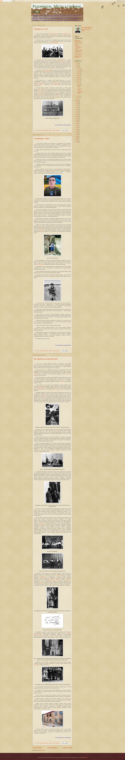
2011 (77, 121)
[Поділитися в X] (64, 130)
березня (79, 84)
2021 (77, 103)
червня (78, 79)
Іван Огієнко (56, 95)
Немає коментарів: (56, 130)
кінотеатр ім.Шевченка (40, 387)
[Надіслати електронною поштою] (62, 130)
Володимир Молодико (87, 27)
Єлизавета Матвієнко (53, 33)
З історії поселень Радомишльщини (78, 51)
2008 (77, 127)
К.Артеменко (68, 579)
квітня (78, 82)
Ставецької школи (66, 33)
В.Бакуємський (42, 524)
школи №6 (36, 373)
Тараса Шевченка (54, 42)
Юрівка (43, 396)
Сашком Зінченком (40, 264)
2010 (77, 123)
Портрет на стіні (41, 29)
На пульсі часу (78, 52)
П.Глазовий (36, 664)
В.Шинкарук (52, 579)
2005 (77, 132)
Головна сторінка (52, 747)
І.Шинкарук (58, 579)
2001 (77, 140)
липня (78, 77)
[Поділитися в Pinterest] (67, 130)
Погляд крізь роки (78, 43)
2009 (77, 125)
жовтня (78, 71)
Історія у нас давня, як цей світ (78, 41)
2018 (77, 109)
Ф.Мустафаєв (42, 577)
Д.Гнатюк (58, 575)
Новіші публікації (37, 747)
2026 (77, 63)
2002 (77, 138)
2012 (77, 120)
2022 (77, 102)
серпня (78, 75)
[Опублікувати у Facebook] (66, 130)
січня (78, 97)
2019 (77, 107)
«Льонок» (41, 582)
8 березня (62, 381)
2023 (77, 100)
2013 (77, 118)
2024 (77, 66)
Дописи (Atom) (42, 750)
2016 (77, 112)
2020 (77, 105)
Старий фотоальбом (77, 45)
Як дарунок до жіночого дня (45, 358)
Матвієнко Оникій (38, 84)
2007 (77, 129)
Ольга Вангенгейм (62, 61)
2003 (77, 136)
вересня (79, 73)
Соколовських (40, 94)
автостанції (67, 373)
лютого (78, 96)
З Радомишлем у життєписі (78, 48)
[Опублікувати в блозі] (63, 130)
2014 (77, 116)
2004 (77, 134)
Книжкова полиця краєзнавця (78, 57)
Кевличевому (41, 230)
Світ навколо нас (78, 54)
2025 (77, 64)
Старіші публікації (67, 747)
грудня (78, 68)
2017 (77, 111)
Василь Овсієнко (41, 90)
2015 (77, 114)
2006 (77, 131)
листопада (79, 70)
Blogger (85, 757)
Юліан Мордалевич (56, 82)
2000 (77, 141)
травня (78, 80)
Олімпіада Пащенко (46, 71)
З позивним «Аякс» (42, 138)
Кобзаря (55, 388)
